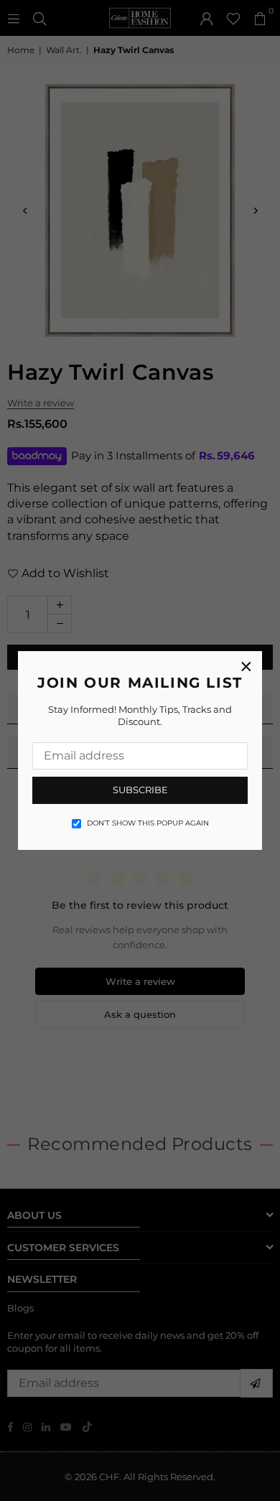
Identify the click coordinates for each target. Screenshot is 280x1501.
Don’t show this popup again (148, 823)
